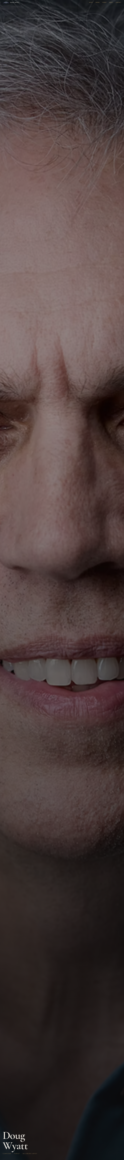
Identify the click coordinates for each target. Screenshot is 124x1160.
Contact (118, 2)
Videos (104, 2)
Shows (98, 2)
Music (91, 2)
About (111, 2)
